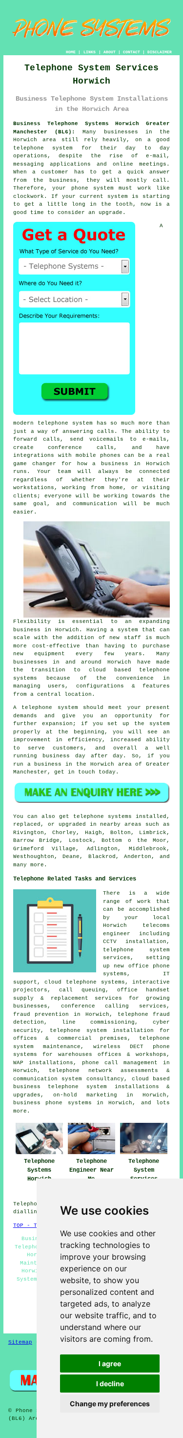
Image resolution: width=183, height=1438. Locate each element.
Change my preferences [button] (110, 1403)
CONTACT (131, 52)
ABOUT (109, 52)
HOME (71, 52)
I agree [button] (110, 1363)
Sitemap (20, 1342)
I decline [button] (110, 1383)
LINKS (89, 52)
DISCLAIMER (159, 52)
